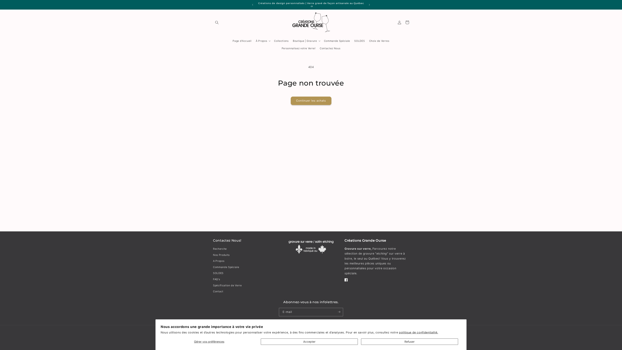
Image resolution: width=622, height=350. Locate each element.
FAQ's (216, 279)
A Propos (218, 260)
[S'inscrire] (339, 312)
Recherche (220, 248)
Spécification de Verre (227, 285)
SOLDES (218, 273)
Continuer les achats (311, 100)
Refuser (409, 341)
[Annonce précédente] (252, 4)
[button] (217, 22)
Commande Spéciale (226, 267)
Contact (218, 291)
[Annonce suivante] (369, 4)
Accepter (309, 341)
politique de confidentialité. (418, 332)
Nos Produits (221, 255)
